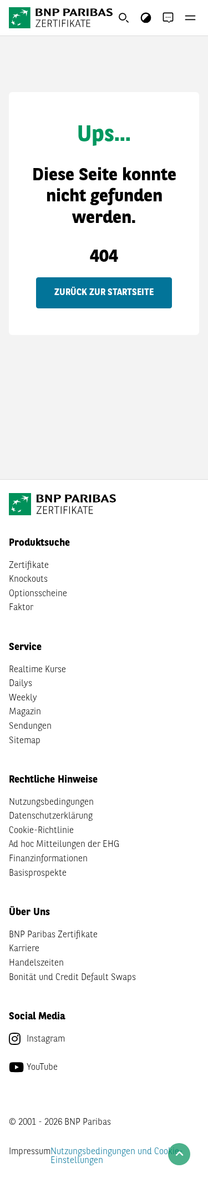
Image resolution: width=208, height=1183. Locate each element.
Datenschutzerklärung (51, 816)
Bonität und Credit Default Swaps (72, 977)
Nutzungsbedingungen (51, 802)
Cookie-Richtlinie (41, 830)
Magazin (25, 712)
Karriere (24, 949)
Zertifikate (29, 565)
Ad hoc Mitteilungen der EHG (64, 844)
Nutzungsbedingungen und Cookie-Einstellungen (116, 1156)
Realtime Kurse (37, 670)
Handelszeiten (36, 963)
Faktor (21, 607)
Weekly (23, 698)
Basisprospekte (38, 873)
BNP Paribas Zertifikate (53, 935)
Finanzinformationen (48, 859)
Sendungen (30, 726)
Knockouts (28, 579)
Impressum (29, 1152)
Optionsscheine (38, 594)
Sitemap (24, 741)
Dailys (20, 683)
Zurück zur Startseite (104, 292)
